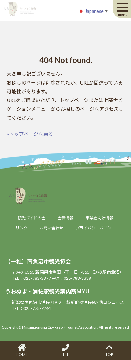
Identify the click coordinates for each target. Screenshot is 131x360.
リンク (21, 227)
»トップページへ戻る (30, 134)
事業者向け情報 (99, 217)
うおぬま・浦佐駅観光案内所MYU (47, 291)
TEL (65, 354)
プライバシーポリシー (95, 227)
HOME (22, 354)
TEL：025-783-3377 (31, 278)
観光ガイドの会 (31, 217)
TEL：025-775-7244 (31, 308)
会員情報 (65, 217)
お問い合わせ (51, 227)
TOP (109, 354)
